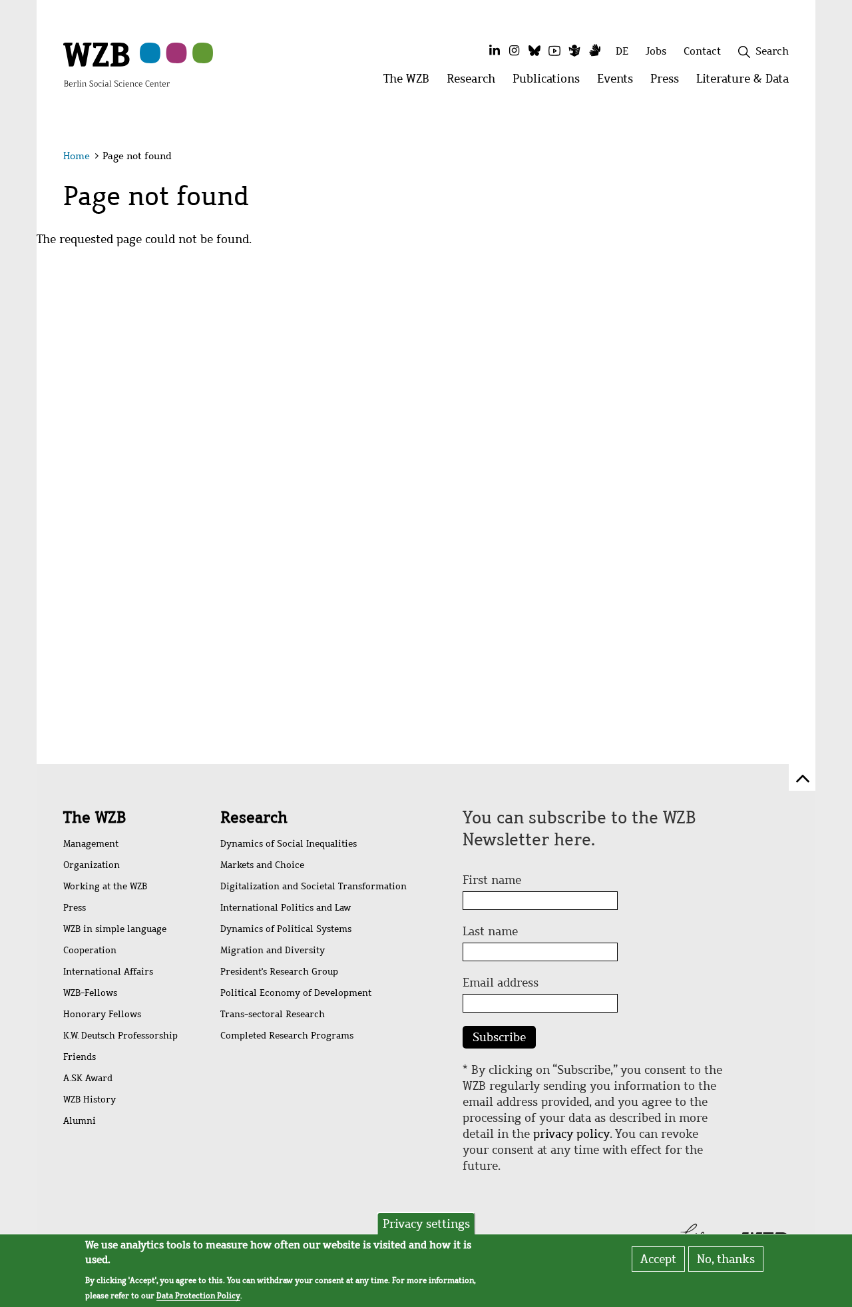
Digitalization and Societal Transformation (313, 886)
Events (317, 153)
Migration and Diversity (272, 950)
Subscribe (499, 1037)
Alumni (79, 1120)
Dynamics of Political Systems (285, 929)
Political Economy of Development (295, 993)
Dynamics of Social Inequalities (288, 843)
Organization (91, 865)
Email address (500, 983)
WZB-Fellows (90, 993)
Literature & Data (471, 153)
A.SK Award (87, 1078)
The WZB (71, 153)
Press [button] (669, 82)
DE (622, 51)
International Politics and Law (285, 907)
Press (380, 153)
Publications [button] (550, 82)
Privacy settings (426, 1224)
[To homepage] (116, 64)
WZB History (89, 1099)
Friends (79, 1057)
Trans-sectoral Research (272, 1014)
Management (90, 843)
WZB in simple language (114, 929)
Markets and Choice (262, 865)
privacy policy (571, 1134)
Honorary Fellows (102, 1014)
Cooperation (89, 950)
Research (148, 153)
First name (492, 880)
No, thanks (726, 1259)
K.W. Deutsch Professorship (120, 1035)
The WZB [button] (410, 82)
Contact (702, 51)
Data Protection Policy (198, 1296)
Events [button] (619, 82)
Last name (490, 931)
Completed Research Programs (286, 1035)
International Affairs (108, 971)
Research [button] (475, 82)
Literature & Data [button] (746, 82)
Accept (658, 1259)
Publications (236, 153)
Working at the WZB (105, 886)
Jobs (656, 51)
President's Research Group (279, 971)
